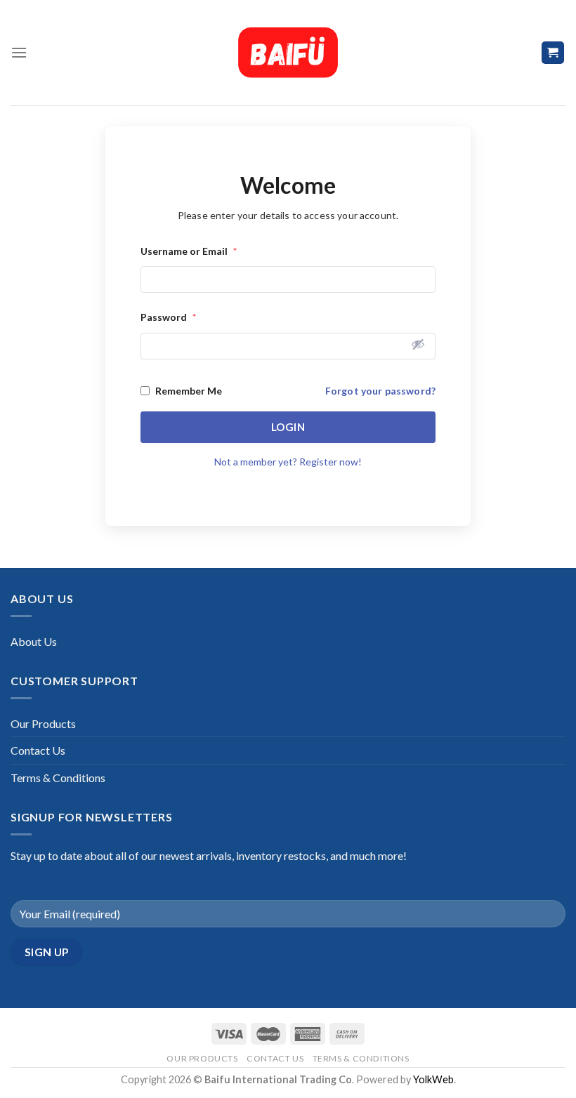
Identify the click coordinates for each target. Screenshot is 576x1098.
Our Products (43, 723)
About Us (34, 641)
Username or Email (188, 251)
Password (168, 317)
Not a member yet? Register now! (288, 462)
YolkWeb (433, 1079)
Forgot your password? (380, 391)
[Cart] (553, 53)
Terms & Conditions (58, 777)
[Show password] (418, 344)
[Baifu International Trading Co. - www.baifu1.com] (288, 52)
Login (288, 427)
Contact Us (38, 750)
